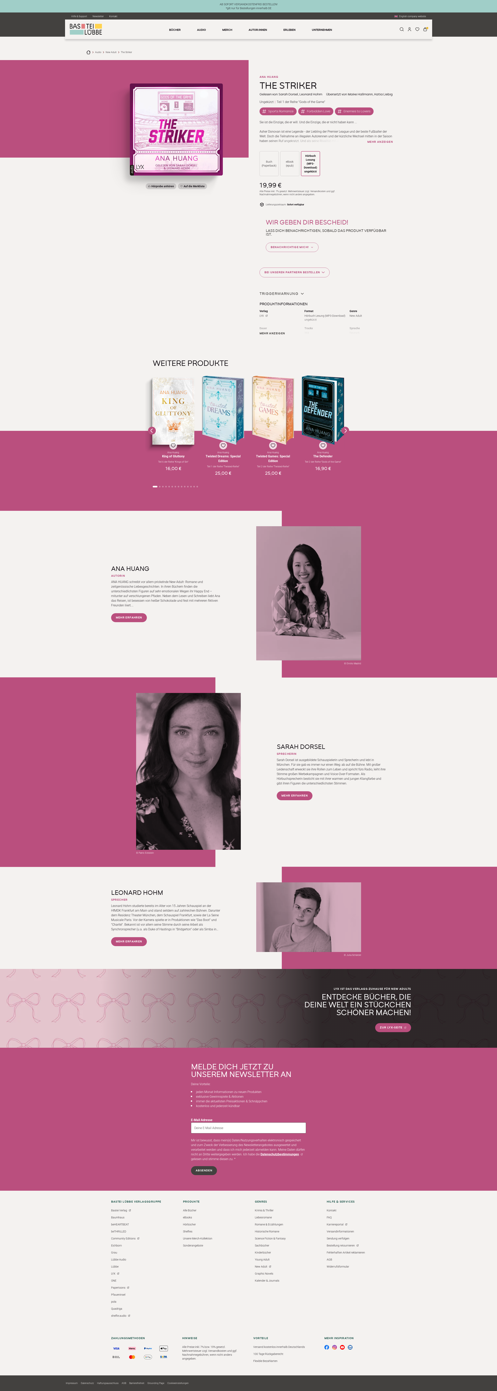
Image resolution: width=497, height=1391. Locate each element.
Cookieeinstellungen (178, 1383)
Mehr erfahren (129, 617)
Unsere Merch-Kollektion (197, 1238)
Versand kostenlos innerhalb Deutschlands (279, 1346)
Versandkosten (318, 191)
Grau (114, 1252)
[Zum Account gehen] (409, 29)
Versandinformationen (340, 1231)
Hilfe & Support (79, 16)
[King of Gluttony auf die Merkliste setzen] (173, 411)
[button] (173, 428)
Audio (98, 52)
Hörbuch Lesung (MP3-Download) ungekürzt (310, 163)
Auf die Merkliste (193, 187)
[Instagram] (334, 1347)
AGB (329, 1259)
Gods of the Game (311, 102)
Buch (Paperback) (269, 163)
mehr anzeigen (380, 142)
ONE (113, 1280)
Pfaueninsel (118, 1294)
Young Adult (262, 1259)
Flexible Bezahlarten (265, 1361)
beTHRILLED (118, 1231)
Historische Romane (267, 1231)
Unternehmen (322, 30)
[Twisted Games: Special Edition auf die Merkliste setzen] (273, 410)
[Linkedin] (350, 1347)
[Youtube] (342, 1347)
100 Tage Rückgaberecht (268, 1354)
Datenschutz (87, 1383)
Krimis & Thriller (264, 1210)
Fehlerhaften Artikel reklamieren (346, 1252)
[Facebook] (326, 1347)
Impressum (72, 1383)
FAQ (329, 1217)
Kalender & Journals (267, 1280)
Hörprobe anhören (162, 186)
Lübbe (115, 1266)
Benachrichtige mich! (290, 247)
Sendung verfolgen (338, 1238)
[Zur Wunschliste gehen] (417, 29)
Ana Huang (269, 77)
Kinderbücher (263, 1252)
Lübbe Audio (118, 1259)
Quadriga (116, 1308)
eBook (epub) (290, 163)
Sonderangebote (193, 1245)
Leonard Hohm (310, 94)
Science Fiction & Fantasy (270, 1238)
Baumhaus (117, 1217)
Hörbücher (189, 1224)
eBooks (187, 1217)
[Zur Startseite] (88, 52)
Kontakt (113, 16)
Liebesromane (263, 1217)
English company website (412, 16)
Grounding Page (155, 1383)
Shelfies (187, 1231)
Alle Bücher (189, 1210)
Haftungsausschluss (108, 1383)
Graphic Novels (264, 1273)
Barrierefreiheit (136, 1383)
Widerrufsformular (338, 1266)
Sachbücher (262, 1245)
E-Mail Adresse (201, 1120)
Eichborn (116, 1245)
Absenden (204, 1170)
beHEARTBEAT (120, 1224)
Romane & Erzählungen (269, 1224)
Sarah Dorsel (288, 94)
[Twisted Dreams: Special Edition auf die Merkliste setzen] (223, 410)
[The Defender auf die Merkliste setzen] (323, 409)
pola (113, 1301)
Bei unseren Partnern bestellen (292, 272)
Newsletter (98, 16)
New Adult (111, 52)
